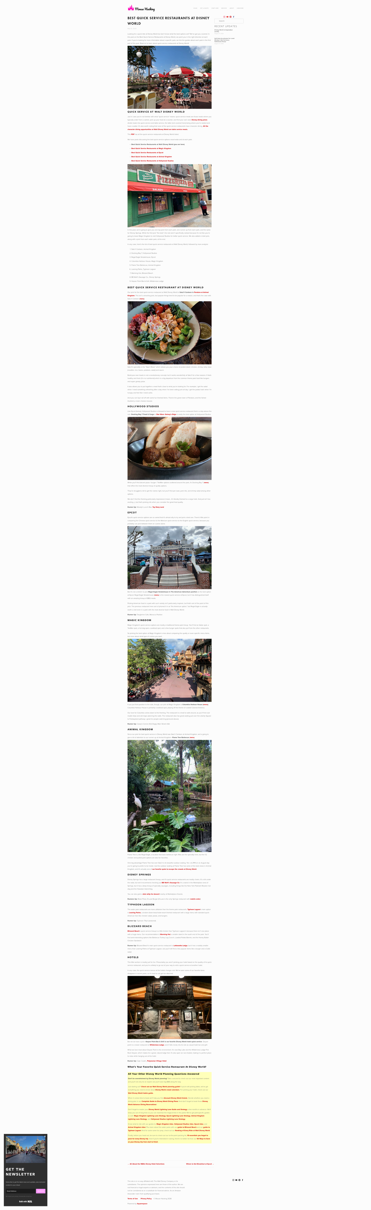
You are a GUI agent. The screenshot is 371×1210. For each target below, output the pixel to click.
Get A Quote (204, 8)
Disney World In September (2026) (223, 30)
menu (142, 298)
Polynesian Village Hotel (157, 1061)
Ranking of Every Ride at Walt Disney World (192, 1130)
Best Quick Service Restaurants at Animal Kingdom (151, 156)
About (232, 8)
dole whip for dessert (151, 894)
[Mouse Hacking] (224, 17)
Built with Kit (25, 1201)
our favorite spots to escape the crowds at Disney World (174, 869)
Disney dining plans (199, 120)
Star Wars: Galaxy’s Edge (166, 414)
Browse (224, 8)
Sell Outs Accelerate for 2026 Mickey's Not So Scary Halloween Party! (224, 40)
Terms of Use (133, 1198)
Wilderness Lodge (157, 1045)
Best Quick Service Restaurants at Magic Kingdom (151, 148)
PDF (132, 134)
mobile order (195, 899)
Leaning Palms (135, 912)
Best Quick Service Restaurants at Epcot (147, 152)
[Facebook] (234, 17)
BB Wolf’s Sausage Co (170, 882)
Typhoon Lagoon (193, 909)
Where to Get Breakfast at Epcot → (200, 1164)
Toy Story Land (158, 507)
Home (195, 8)
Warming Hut (165, 934)
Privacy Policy (146, 1198)
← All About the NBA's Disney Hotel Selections (146, 1164)
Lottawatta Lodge (180, 945)
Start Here (215, 8)
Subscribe (240, 8)
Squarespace (142, 1203)
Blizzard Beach (133, 931)
